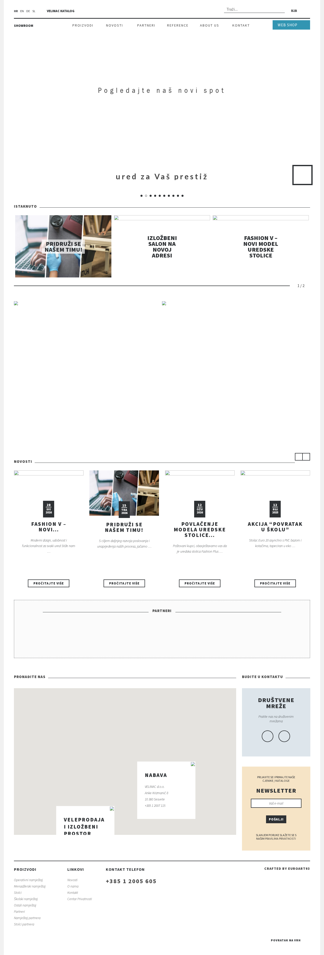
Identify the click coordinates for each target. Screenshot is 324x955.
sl (33, 11)
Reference (178, 25)
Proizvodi (82, 25)
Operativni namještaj (28, 880)
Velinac (162, 10)
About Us (209, 25)
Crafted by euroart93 (287, 868)
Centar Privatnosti (79, 899)
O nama (72, 886)
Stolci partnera (24, 924)
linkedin (284, 736)
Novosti (114, 25)
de (28, 11)
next (306, 457)
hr (16, 11)
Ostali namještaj (25, 905)
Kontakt (241, 25)
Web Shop (287, 25)
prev (298, 457)
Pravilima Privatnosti (280, 838)
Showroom (23, 26)
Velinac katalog (60, 11)
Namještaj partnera (27, 918)
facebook (267, 736)
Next (308, 286)
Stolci (18, 892)
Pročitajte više (48, 583)
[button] (120, 814)
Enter (302, 175)
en (22, 11)
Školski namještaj (26, 899)
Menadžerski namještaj (30, 886)
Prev (293, 286)
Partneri (146, 25)
